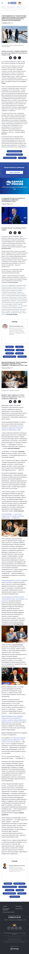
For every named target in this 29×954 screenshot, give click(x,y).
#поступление (9, 350)
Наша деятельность (11, 6)
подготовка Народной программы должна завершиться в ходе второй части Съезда (13, 739)
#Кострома (19, 353)
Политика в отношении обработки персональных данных (14, 940)
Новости (19, 6)
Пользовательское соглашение (14, 938)
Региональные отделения (6, 909)
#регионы (22, 886)
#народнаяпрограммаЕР (9, 886)
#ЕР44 (22, 157)
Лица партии (19, 906)
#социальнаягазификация (14, 151)
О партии (5, 906)
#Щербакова (22, 893)
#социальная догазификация (14, 154)
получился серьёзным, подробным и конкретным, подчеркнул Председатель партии (13, 427)
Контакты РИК (19, 908)
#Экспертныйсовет (19, 883)
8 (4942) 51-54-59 (14, 917)
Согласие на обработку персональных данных (14, 941)
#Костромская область (10, 157)
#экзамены (9, 353)
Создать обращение (14, 172)
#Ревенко (9, 346)
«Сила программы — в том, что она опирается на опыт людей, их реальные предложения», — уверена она (13, 516)
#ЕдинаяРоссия (14, 896)
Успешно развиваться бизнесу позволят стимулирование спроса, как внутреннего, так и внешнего (14, 599)
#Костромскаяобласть (9, 356)
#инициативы (10, 890)
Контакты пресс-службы (8, 912)
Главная (3, 6)
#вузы (20, 350)
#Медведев (8, 883)
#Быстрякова (22, 356)
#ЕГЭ (19, 346)
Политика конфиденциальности (14, 939)
